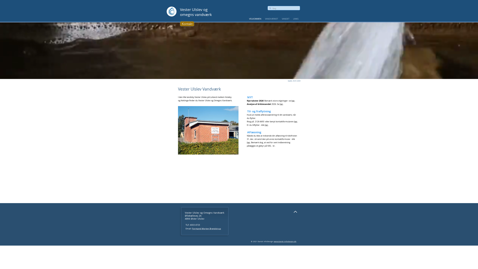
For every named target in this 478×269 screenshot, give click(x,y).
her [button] (295, 121)
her (293, 100)
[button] (285, 19)
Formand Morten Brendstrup (206, 228)
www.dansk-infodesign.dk (285, 241)
